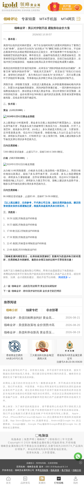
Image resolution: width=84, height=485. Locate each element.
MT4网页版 (70, 19)
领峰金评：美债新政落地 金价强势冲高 (29, 325)
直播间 (42, 482)
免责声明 (29, 439)
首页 (8, 482)
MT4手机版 (48, 19)
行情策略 (58, 482)
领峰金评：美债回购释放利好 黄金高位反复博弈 (30, 317)
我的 (75, 482)
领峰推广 (42, 439)
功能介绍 (76, 470)
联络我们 (55, 439)
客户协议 (66, 470)
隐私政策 (55, 470)
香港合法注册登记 (37, 446)
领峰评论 (11, 19)
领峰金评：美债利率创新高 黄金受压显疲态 (30, 332)
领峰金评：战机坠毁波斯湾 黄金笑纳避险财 (34, 286)
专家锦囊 (28, 19)
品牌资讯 (25, 482)
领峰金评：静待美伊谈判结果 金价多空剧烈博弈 (36, 291)
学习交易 (67, 439)
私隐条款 (16, 439)
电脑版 (44, 435)
